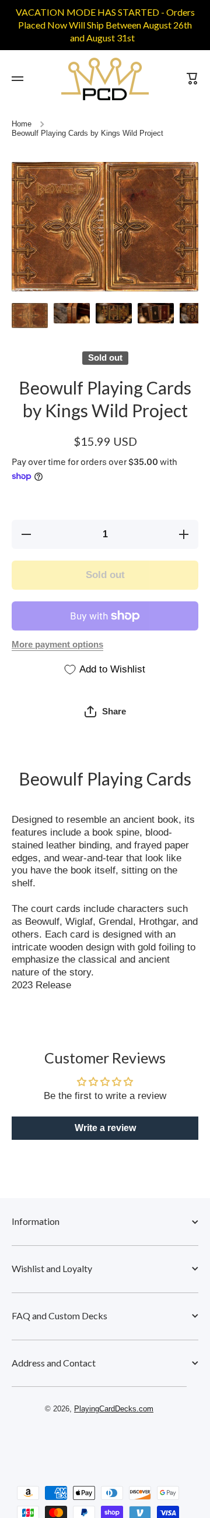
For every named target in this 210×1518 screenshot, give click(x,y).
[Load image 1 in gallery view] (30, 315)
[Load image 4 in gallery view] (156, 313)
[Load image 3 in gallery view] (114, 313)
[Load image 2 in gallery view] (72, 313)
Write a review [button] (105, 1128)
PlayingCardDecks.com (113, 1409)
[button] (105, 711)
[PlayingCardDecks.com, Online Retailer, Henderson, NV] (99, 1443)
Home (22, 124)
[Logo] (105, 79)
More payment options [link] (57, 644)
